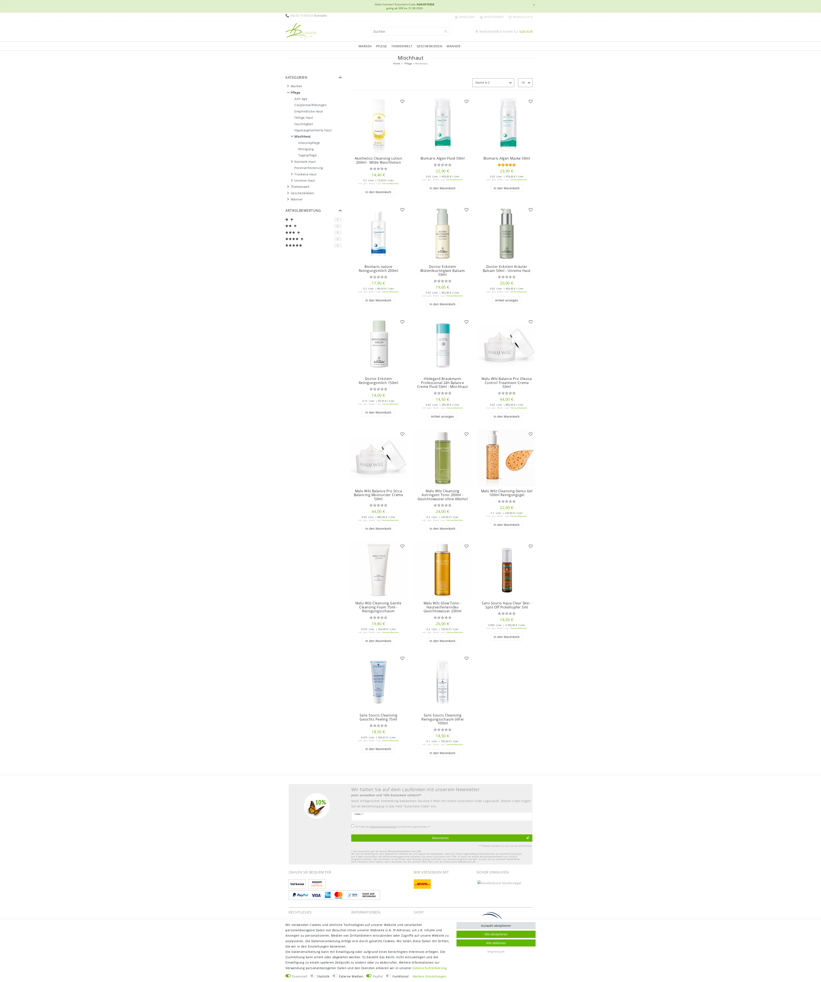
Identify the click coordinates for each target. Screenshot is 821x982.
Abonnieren (440, 838)
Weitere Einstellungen (430, 976)
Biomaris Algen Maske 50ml (506, 158)
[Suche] (446, 31)
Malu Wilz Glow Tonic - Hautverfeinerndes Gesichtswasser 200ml (443, 607)
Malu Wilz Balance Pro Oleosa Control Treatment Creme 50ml (506, 383)
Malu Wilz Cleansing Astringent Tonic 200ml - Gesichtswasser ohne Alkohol (443, 495)
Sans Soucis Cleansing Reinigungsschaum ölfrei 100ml (442, 719)
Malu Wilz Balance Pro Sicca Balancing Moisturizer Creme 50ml (378, 495)
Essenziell (299, 976)
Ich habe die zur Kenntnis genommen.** (392, 826)
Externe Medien (351, 976)
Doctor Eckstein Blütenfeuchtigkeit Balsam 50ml (442, 271)
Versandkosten (390, 183)
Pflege (381, 46)
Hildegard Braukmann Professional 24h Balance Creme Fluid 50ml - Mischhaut (442, 383)
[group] (378, 125)
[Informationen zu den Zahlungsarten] (298, 884)
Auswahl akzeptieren (496, 926)
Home (396, 63)
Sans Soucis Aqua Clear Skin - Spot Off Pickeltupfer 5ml (507, 605)
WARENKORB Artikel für (505, 32)
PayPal (378, 976)
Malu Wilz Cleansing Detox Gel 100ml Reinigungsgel (507, 493)
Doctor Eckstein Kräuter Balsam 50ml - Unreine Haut (507, 269)
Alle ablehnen (496, 943)
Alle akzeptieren (496, 934)
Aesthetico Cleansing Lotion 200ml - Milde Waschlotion (378, 160)
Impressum (496, 951)
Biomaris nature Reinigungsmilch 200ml (378, 269)
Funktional (401, 976)
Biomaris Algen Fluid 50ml (443, 158)
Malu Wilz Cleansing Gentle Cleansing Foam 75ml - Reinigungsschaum (378, 607)
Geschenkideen (430, 46)
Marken (365, 46)
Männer (453, 46)
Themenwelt (401, 46)
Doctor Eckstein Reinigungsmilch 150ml (378, 381)
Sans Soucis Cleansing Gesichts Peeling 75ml (378, 717)
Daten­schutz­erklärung (429, 968)
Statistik (323, 976)
